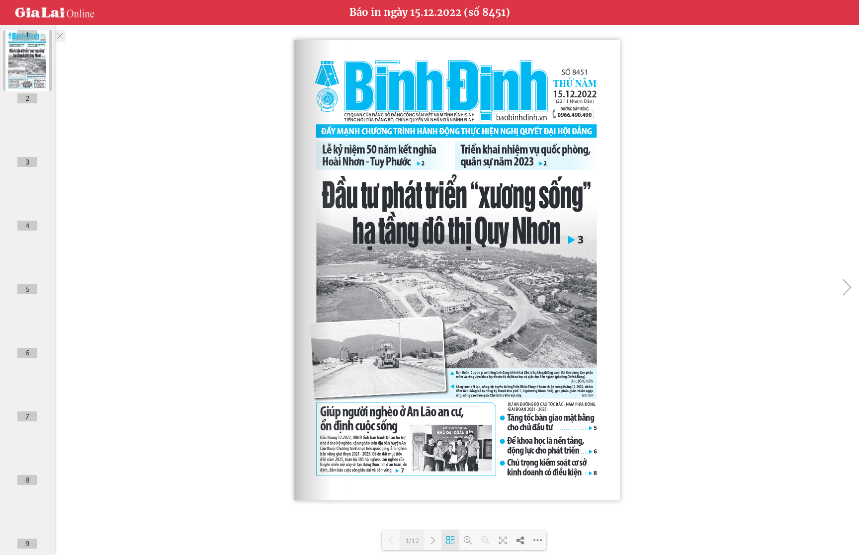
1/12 (412, 541)
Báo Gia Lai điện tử (54, 12)
